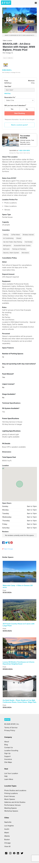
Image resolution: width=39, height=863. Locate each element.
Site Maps (8, 762)
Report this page (8, 549)
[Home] (6, 2)
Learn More (8, 779)
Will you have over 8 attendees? (15, 105)
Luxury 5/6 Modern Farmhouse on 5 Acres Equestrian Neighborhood (18, 663)
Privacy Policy (9, 730)
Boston (7, 839)
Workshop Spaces (11, 811)
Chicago (7, 843)
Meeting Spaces (10, 808)
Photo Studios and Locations (15, 790)
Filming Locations (11, 793)
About (6, 742)
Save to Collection (8, 58)
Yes (12, 109)
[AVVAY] (7, 720)
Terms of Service (10, 728)
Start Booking (19, 113)
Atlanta (7, 836)
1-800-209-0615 (24, 150)
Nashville (7, 822)
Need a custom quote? (19, 125)
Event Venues (9, 796)
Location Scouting (11, 750)
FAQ (5, 776)
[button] (5, 571)
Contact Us (8, 747)
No (27, 109)
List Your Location (11, 773)
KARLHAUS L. (7, 70)
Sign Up (7, 753)
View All (7, 846)
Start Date (7, 86)
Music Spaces (9, 799)
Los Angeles (9, 826)
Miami (6, 833)
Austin (6, 829)
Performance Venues (12, 805)
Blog (6, 745)
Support (7, 756)
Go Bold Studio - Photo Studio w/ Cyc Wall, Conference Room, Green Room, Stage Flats (19, 701)
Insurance (8, 759)
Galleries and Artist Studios (14, 802)
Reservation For (9, 97)
